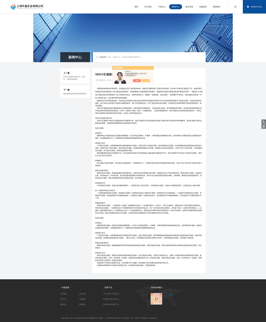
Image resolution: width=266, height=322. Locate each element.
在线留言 (203, 7)
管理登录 (143, 318)
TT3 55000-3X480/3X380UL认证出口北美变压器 (112, 294)
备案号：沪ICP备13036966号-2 (110, 318)
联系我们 (216, 7)
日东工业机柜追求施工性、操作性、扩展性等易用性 (74, 78)
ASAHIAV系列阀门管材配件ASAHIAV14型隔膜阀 (112, 304)
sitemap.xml (152, 318)
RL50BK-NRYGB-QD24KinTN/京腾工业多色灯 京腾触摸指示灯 (112, 299)
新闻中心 (175, 7)
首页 (136, 7)
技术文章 (189, 7)
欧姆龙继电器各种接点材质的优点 (75, 93)
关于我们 (148, 7)
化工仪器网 (135, 318)
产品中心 (162, 7)
